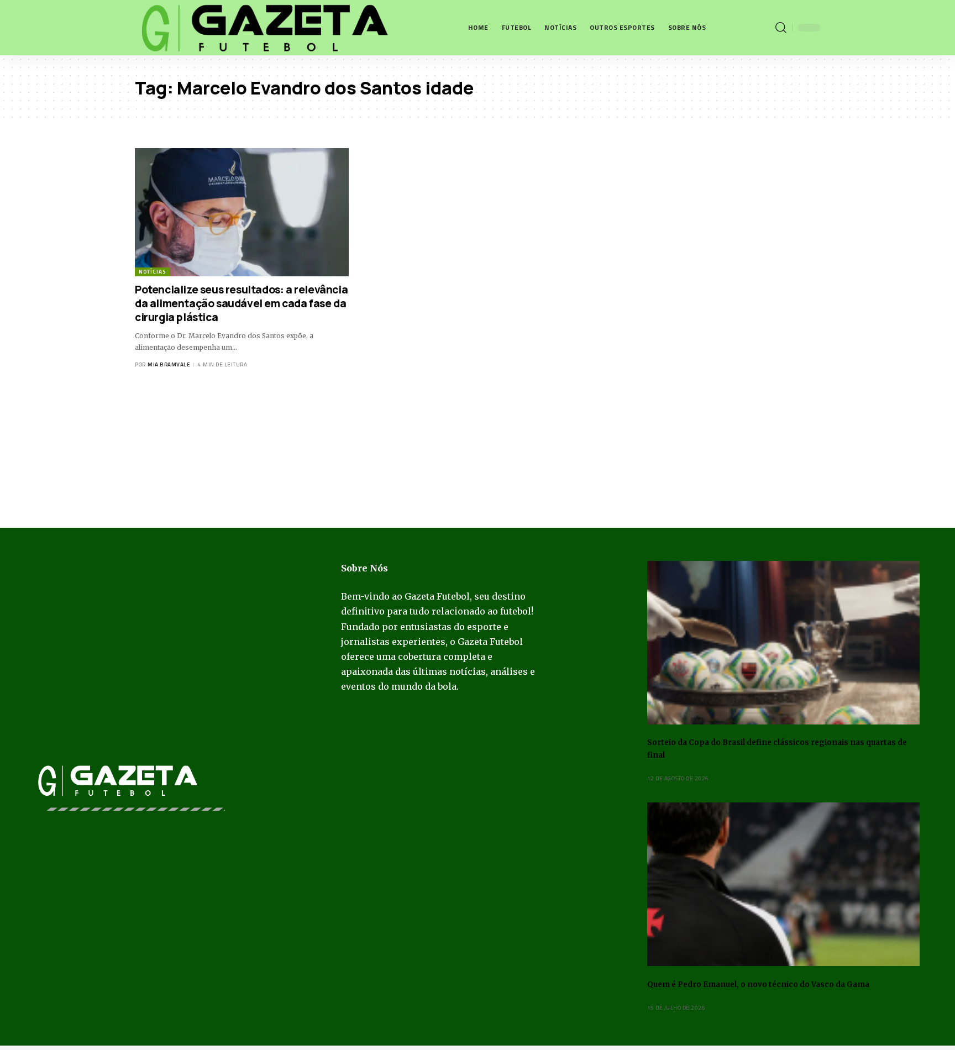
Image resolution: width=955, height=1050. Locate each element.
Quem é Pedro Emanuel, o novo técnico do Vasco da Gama (758, 984)
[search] (780, 27)
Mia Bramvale (169, 364)
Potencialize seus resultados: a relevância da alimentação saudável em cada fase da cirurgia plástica (241, 303)
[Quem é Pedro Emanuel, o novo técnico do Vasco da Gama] (783, 884)
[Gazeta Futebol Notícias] (262, 27)
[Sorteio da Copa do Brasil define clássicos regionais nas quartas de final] (783, 643)
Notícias (152, 271)
